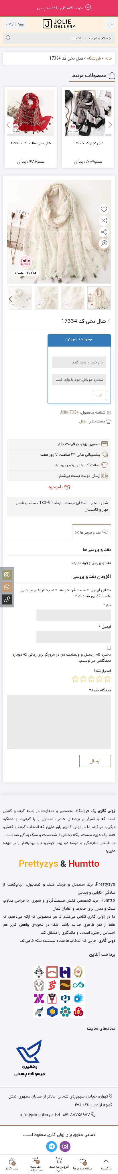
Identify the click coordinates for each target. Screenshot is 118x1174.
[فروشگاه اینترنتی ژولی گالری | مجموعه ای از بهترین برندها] (59, 23)
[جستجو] (8, 38)
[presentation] (109, 125)
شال (82, 421)
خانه (108, 58)
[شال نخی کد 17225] (88, 113)
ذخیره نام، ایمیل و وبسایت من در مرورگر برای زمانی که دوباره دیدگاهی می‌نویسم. (61, 657)
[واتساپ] (7, 587)
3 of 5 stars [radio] (91, 678)
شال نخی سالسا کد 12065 (30, 143)
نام (107, 605)
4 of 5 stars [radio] (83, 678)
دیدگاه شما (100, 690)
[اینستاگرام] (7, 575)
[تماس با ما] (7, 599)
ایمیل (104, 627)
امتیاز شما (102, 671)
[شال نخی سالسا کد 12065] (30, 113)
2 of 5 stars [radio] (99, 678)
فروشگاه (94, 58)
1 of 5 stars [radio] (107, 678)
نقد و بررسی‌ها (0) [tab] (88, 532)
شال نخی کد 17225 (88, 143)
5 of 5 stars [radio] (75, 678)
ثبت (99, 395)
